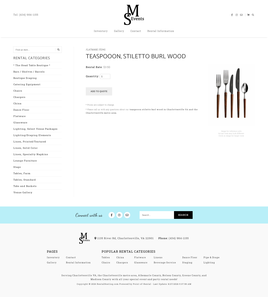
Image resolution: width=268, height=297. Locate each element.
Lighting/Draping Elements (32, 135)
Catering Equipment (26, 84)
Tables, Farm (21, 173)
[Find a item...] (58, 50)
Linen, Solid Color (25, 147)
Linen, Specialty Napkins (30, 154)
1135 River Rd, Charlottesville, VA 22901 (125, 238)
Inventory (101, 31)
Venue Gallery (22, 192)
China (17, 103)
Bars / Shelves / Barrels (29, 71)
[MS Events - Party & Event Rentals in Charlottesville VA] (134, 15)
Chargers (19, 97)
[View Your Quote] (248, 14)
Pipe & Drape (211, 257)
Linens (158, 257)
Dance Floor (21, 109)
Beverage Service (165, 262)
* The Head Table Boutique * (31, 65)
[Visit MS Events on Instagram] (236, 14)
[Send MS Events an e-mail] (241, 14)
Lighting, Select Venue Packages (35, 128)
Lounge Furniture (25, 160)
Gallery (119, 31)
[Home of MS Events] (84, 242)
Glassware (20, 122)
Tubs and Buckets (25, 186)
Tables (106, 257)
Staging (187, 262)
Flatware (19, 116)
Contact (135, 31)
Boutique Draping (25, 78)
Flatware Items (95, 50)
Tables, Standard (24, 179)
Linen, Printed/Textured (29, 141)
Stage (17, 166)
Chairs (17, 90)
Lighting (209, 262)
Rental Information (160, 31)
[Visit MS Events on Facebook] (232, 14)
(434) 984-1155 (173, 238)
